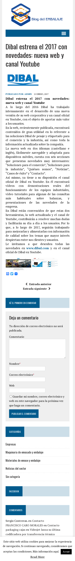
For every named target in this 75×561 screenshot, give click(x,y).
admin (28, 94)
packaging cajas (15, 530)
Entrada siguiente (35, 289)
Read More (37, 557)
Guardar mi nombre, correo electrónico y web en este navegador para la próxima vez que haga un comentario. (36, 401)
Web (11, 385)
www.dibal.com (37, 248)
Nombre (14, 364)
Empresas (11, 444)
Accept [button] (66, 551)
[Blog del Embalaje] (37, 14)
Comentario (16, 337)
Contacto (38, 521)
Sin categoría (13, 477)
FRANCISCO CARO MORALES (24, 525)
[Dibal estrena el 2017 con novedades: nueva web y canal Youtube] (18, 269)
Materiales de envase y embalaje (23, 460)
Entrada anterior (40, 284)
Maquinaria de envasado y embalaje (24, 452)
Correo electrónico (21, 375)
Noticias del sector (16, 468)
